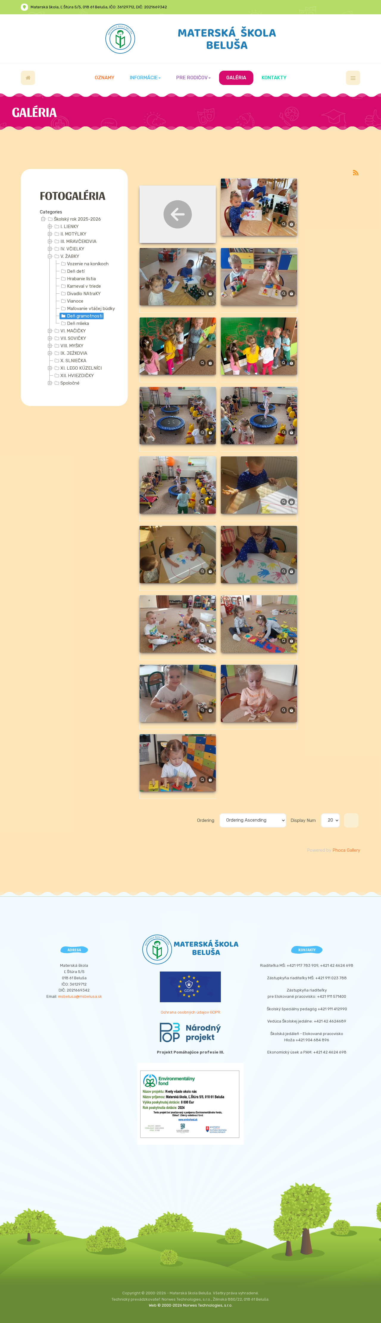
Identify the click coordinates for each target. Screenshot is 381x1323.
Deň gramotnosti (84, 316)
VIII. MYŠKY (71, 345)
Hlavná (28, 78)
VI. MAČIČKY (73, 331)
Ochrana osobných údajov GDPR (190, 1012)
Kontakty (274, 77)
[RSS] (355, 172)
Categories (51, 212)
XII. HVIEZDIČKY (77, 375)
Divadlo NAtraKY (84, 293)
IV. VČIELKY (72, 249)
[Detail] (283, 224)
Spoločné (69, 383)
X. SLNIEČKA (73, 360)
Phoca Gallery (346, 850)
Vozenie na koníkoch (88, 264)
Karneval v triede (84, 286)
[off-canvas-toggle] (353, 78)
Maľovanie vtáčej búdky (91, 308)
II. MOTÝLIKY (73, 234)
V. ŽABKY (69, 256)
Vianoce (75, 301)
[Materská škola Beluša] (190, 39)
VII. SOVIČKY (73, 338)
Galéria (236, 77)
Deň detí (76, 271)
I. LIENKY (69, 226)
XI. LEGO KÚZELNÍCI (81, 368)
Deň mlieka (78, 323)
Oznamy (104, 77)
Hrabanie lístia (81, 278)
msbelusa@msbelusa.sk (80, 996)
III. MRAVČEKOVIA (78, 241)
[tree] (74, 301)
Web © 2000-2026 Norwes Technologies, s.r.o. (190, 1305)
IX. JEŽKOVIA (73, 353)
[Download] (291, 224)
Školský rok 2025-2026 (77, 219)
